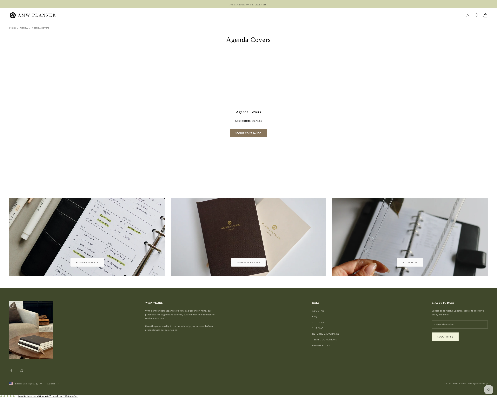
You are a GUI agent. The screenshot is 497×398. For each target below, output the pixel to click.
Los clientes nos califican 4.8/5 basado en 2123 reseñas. (48, 396)
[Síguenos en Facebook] (11, 370)
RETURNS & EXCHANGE (325, 333)
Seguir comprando (248, 133)
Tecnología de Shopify (477, 383)
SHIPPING (317, 328)
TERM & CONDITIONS (324, 339)
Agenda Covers (40, 28)
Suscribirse (445, 336)
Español (51, 383)
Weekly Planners (248, 262)
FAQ (314, 316)
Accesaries (409, 262)
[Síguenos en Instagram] (21, 370)
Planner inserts (87, 262)
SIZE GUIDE (318, 322)
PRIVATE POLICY (321, 345)
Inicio (12, 28)
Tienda (24, 28)
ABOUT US (318, 310)
